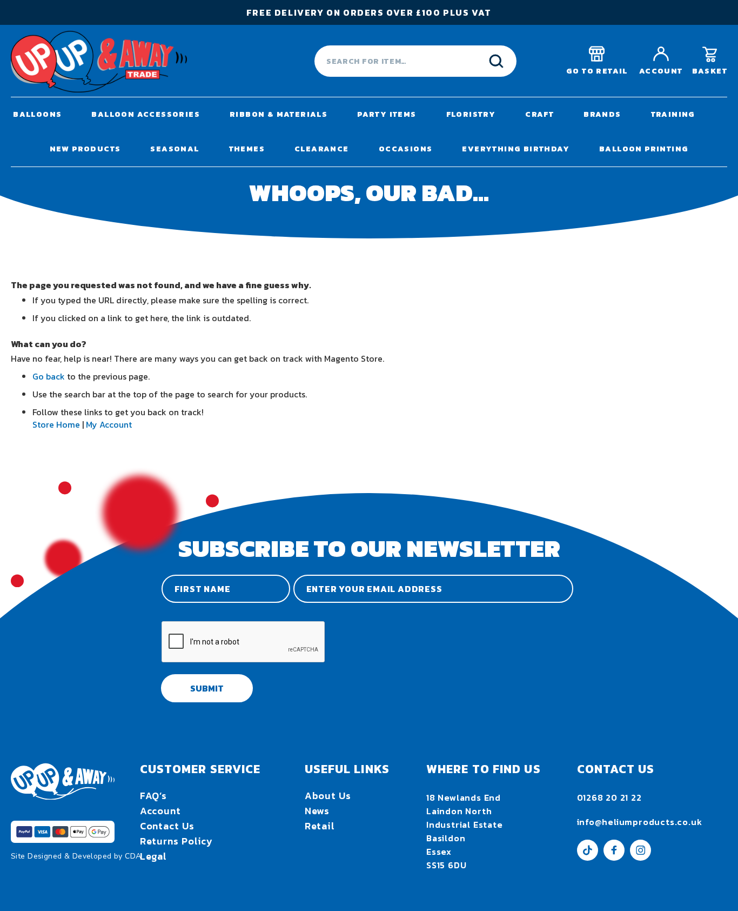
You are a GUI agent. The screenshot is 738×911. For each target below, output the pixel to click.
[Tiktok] (587, 857)
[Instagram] (640, 857)
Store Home (56, 424)
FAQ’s (153, 795)
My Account (109, 424)
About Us (328, 795)
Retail (320, 826)
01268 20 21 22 (609, 797)
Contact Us (167, 826)
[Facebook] (614, 857)
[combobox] (415, 61)
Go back (48, 376)
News (317, 810)
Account (160, 810)
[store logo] (99, 61)
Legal (153, 856)
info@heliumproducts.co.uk (639, 821)
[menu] (369, 132)
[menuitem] (37, 114)
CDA (133, 856)
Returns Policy (176, 841)
